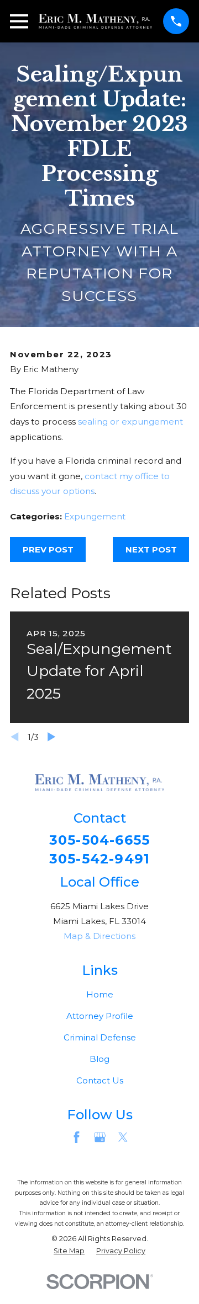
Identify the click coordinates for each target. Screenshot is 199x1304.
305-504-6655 (99, 840)
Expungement (94, 516)
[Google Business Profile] (100, 1137)
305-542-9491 (99, 859)
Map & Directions (99, 936)
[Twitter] (123, 1137)
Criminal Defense (100, 1037)
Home (99, 994)
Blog (99, 1059)
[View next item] (51, 737)
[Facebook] (76, 1137)
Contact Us (99, 1080)
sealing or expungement (130, 421)
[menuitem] (69, 1251)
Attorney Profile (99, 1016)
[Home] (95, 21)
